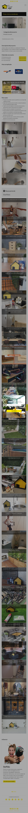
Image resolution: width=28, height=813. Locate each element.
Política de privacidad (14, 407)
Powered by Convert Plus (14, 419)
